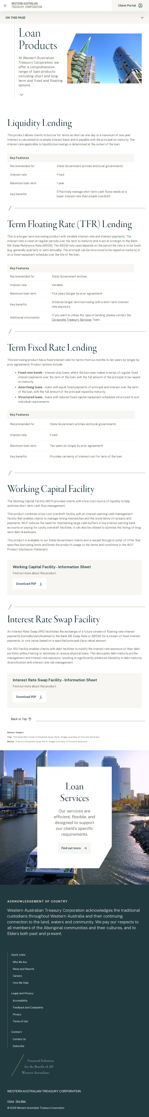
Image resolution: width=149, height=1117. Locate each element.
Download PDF (26, 584)
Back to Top (19, 719)
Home (10, 1101)
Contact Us (19, 1039)
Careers (17, 975)
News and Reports (23, 969)
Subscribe (18, 1046)
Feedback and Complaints (28, 1007)
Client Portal (127, 5)
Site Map (21, 1101)
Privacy (17, 1014)
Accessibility (20, 1000)
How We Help (21, 982)
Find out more (71, 848)
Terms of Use (20, 1021)
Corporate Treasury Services (72, 319)
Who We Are (20, 962)
